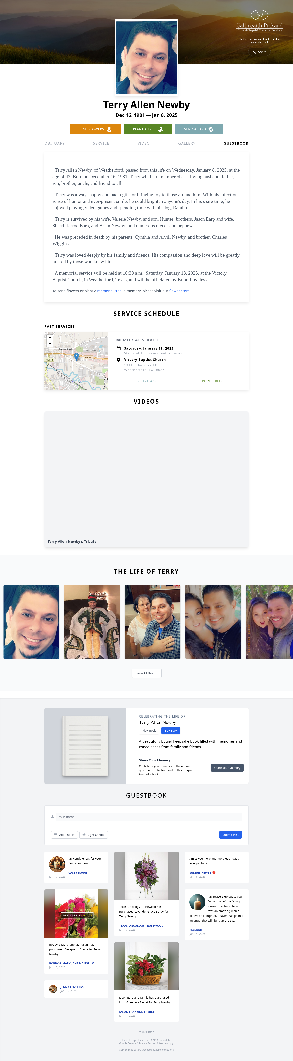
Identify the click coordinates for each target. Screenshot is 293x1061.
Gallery (187, 143)
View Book (149, 730)
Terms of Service (157, 1043)
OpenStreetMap (151, 1049)
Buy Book (171, 730)
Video (144, 143)
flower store (179, 290)
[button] (76, 357)
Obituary (54, 143)
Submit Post (231, 835)
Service (101, 143)
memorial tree (109, 290)
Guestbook (236, 143)
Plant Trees (212, 381)
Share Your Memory (227, 768)
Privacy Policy (135, 1043)
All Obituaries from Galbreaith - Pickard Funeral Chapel (259, 41)
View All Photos (147, 673)
